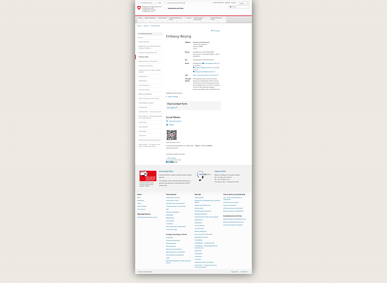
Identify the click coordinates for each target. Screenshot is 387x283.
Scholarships (198, 240)
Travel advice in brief (172, 200)
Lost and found (199, 228)
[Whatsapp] (175, 162)
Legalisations (199, 220)
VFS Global (171, 108)
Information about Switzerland (232, 208)
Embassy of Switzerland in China (147, 217)
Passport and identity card (202, 205)
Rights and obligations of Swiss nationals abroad (178, 261)
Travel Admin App (171, 229)
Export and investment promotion (233, 222)
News (140, 18)
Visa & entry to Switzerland (198, 18)
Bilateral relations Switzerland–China (234, 219)
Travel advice (162, 18)
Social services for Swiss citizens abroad (206, 217)
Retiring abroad (171, 246)
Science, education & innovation (233, 225)
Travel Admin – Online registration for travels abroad (206, 247)
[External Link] (171, 135)
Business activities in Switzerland (233, 211)
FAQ (167, 209)
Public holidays (173, 97)
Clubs (167, 258)
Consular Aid (170, 221)
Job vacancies (141, 209)
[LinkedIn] (171, 162)
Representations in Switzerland (175, 252)
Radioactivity (170, 218)
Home (139, 26)
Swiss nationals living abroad (175, 255)
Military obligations (201, 231)
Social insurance (199, 225)
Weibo (171, 125)
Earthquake (169, 215)
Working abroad (171, 243)
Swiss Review (198, 253)
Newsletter (140, 200)
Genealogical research (201, 237)
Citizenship (198, 256)
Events (139, 203)
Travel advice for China (173, 197)
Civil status (198, 259)
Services (188, 18)
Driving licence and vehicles (203, 211)
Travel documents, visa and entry (176, 206)
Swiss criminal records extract (203, 234)
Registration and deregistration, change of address (207, 201)
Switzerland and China (216, 18)
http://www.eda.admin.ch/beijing (204, 75)
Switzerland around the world (176, 3)
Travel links (169, 224)
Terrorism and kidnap (172, 212)
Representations (150, 18)
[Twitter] (169, 162)
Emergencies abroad (201, 214)
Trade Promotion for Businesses (204, 262)
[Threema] (173, 162)
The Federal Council (146, 3)
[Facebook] (167, 162)
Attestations (198, 223)
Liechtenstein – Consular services (204, 243)
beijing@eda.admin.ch (211, 63)
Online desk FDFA (166, 171)
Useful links (198, 250)
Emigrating (169, 237)
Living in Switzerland (229, 205)
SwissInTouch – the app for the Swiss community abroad (206, 266)
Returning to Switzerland (173, 249)
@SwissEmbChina (175, 121)
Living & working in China (175, 18)
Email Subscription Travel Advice (176, 226)
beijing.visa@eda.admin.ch (204, 67)
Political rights (199, 208)
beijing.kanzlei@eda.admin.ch (205, 71)
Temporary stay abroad (173, 240)
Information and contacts (231, 202)
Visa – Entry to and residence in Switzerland (232, 198)
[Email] (176, 162)
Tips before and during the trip (175, 203)
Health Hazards (199, 197)
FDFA (159, 3)
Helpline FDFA (220, 171)
